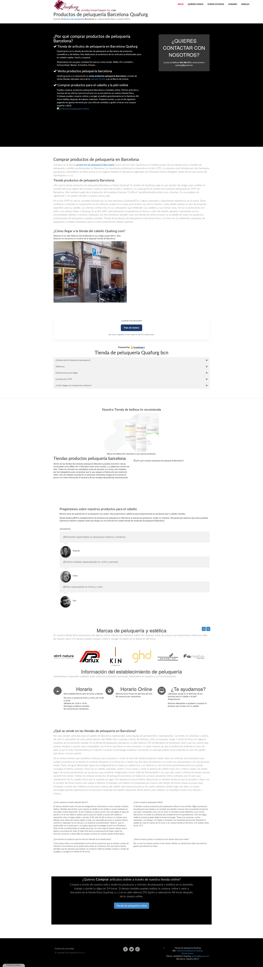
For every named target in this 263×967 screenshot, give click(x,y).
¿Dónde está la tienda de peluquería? (73, 360)
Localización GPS (63, 379)
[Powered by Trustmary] (131, 347)
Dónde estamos (216, 4)
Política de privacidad (64, 949)
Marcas (245, 4)
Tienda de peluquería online (131, 905)
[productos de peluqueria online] (100, 112)
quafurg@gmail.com (200, 956)
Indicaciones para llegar (66, 373)
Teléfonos (60, 366)
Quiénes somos (195, 4)
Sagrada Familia (97, 79)
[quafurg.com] (84, 5)
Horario (232, 4)
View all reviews (131, 328)
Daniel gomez (188, 953)
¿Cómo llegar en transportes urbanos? (73, 385)
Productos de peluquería (72, 19)
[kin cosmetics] (131, 432)
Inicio (181, 4)
